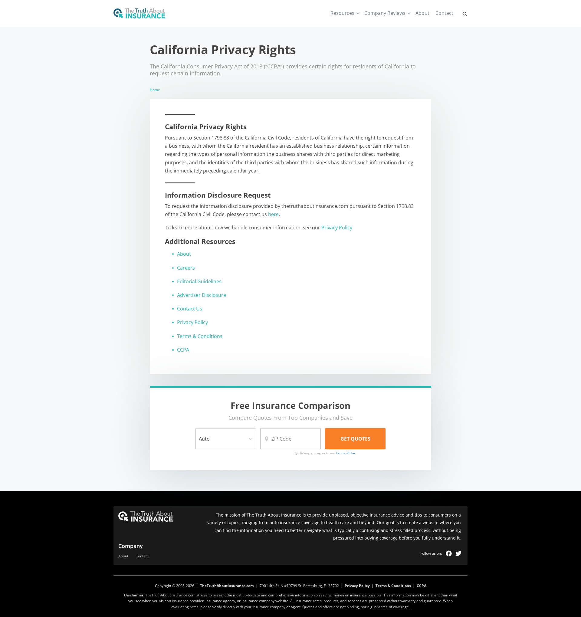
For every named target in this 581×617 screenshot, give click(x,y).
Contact (444, 13)
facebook (448, 553)
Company (130, 546)
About (422, 13)
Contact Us (189, 308)
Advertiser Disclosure (201, 295)
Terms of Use (345, 453)
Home (155, 89)
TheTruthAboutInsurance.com (227, 585)
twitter (458, 553)
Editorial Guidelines (199, 281)
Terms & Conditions (199, 336)
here (273, 214)
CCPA (183, 349)
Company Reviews (384, 13)
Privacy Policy (336, 227)
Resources (342, 13)
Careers (186, 267)
